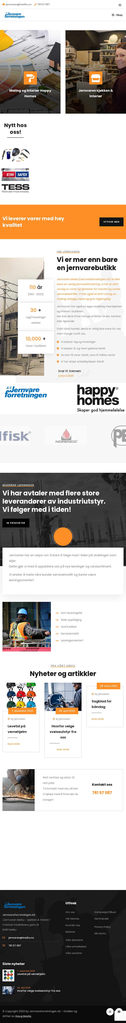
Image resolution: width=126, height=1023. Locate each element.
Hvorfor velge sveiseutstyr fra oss (63, 732)
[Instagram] (110, 1011)
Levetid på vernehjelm (31, 974)
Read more (14, 744)
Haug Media (23, 1016)
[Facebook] (119, 1011)
